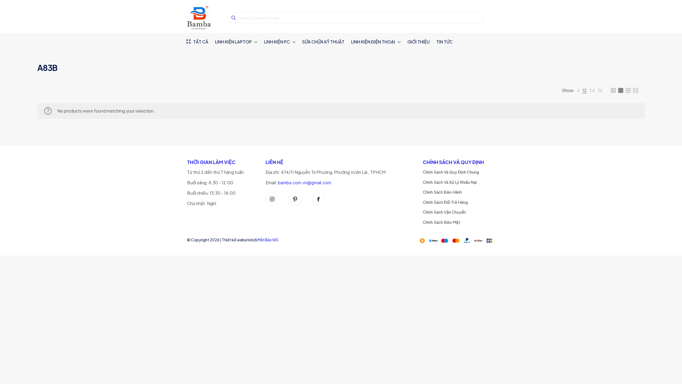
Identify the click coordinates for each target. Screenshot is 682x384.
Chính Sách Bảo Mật (441, 222)
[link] (578, 90)
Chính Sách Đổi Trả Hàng (445, 202)
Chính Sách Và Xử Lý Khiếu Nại (450, 182)
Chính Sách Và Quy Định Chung (451, 171)
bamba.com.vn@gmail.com (304, 182)
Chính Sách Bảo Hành (442, 191)
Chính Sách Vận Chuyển (444, 211)
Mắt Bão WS (268, 239)
